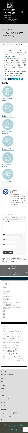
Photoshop (9, 338)
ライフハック (19, 358)
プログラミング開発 (8, 304)
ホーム (4, 29)
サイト (5, 244)
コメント (6, 221)
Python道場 (20, 340)
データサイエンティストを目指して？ (12, 302)
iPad (7, 334)
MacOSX (20, 336)
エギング (6, 356)
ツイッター (10, 29)
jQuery (22, 334)
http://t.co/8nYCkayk (9, 56)
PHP (14, 338)
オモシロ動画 (6, 298)
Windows (5, 293)
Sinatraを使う (5, 345)
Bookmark (5, 287)
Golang (4, 334)
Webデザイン (16, 347)
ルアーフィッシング (7, 360)
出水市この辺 (6, 308)
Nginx (4, 338)
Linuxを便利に (10, 336)
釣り (4, 316)
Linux (4, 290)
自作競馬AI (19, 360)
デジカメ (21, 356)
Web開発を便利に (9, 351)
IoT (3, 289)
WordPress (5, 295)
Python (17, 338)
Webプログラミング (7, 349)
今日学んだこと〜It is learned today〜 (12, 307)
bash (8, 328)
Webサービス (10, 347)
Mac (15, 336)
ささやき (13, 353)
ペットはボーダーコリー (9, 305)
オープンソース (14, 356)
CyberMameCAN (11, 331)
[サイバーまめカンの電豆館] (10, 5)
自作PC (14, 360)
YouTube (5, 354)
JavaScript (17, 334)
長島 (23, 360)
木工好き (5, 310)
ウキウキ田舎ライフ (8, 296)
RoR (14, 342)
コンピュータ (6, 299)
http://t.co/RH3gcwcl (17, 67)
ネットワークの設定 (9, 358)
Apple (4, 285)
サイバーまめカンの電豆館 (16, 425)
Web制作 (14, 349)
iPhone (12, 334)
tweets (12, 345)
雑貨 (4, 317)
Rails (4, 342)
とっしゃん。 (20, 44)
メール (5, 239)
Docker (21, 331)
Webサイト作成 (6, 292)
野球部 (4, 314)
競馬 (4, 311)
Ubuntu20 (5, 347)
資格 (4, 313)
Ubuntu (18, 345)
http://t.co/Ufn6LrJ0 (15, 75)
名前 (4, 234)
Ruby (18, 342)
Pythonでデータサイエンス (10, 340)
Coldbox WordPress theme (11, 426)
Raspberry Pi (10, 342)
